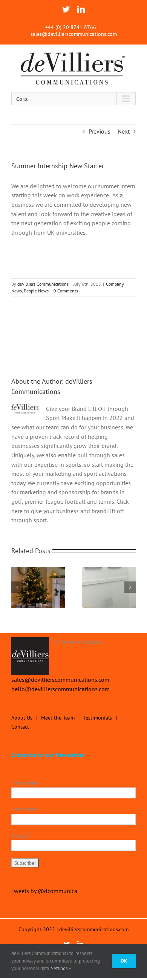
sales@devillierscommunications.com (74, 34)
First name (24, 783)
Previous (99, 131)
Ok (124, 961)
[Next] (130, 587)
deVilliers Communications (43, 284)
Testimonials (97, 717)
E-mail (21, 835)
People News (36, 291)
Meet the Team (58, 717)
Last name (24, 809)
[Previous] (17, 587)
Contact (20, 726)
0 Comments (66, 291)
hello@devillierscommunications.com (60, 689)
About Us (21, 717)
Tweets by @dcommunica (44, 891)
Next (124, 131)
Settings (60, 968)
